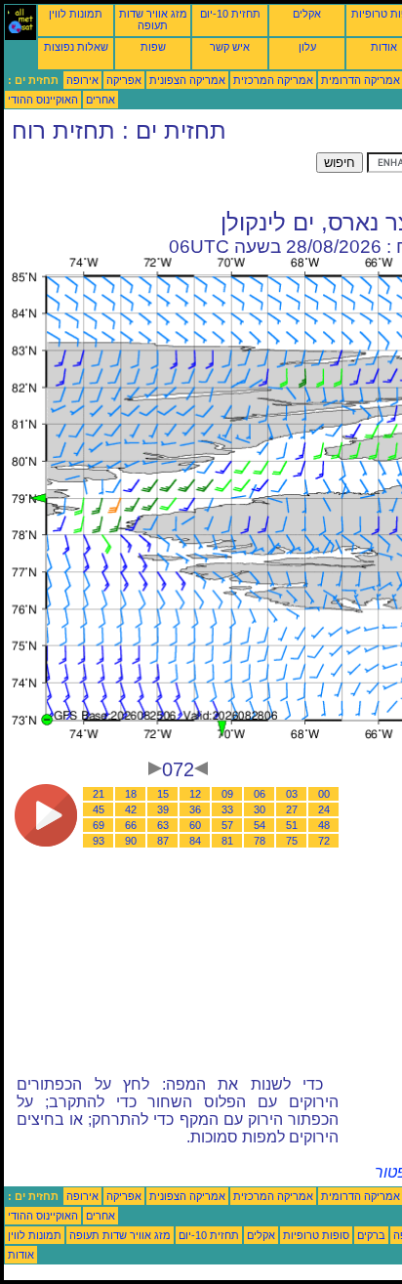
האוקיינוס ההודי (43, 99)
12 (195, 794)
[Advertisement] (160, 176)
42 (131, 809)
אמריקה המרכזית (273, 80)
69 (98, 825)
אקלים (307, 14)
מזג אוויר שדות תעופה (153, 19)
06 (259, 794)
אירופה (82, 80)
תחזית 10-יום (230, 14)
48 (324, 825)
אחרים (100, 99)
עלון (307, 47)
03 (292, 794)
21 (98, 794)
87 (163, 841)
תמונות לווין (75, 14)
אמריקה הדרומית (360, 80)
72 (324, 841)
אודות (384, 47)
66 (131, 825)
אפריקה (123, 80)
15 (163, 794)
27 (292, 809)
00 (324, 794)
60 (195, 825)
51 (292, 825)
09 (227, 794)
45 (98, 809)
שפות (153, 47)
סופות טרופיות (316, 1235)
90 (131, 841)
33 (227, 809)
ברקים (371, 1235)
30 (259, 809)
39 (163, 809)
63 (163, 825)
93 (98, 841)
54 (259, 825)
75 (292, 841)
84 (195, 841)
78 (259, 841)
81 (227, 841)
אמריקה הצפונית (187, 80)
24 (324, 809)
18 (131, 794)
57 (227, 825)
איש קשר (230, 47)
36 (195, 809)
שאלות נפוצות (76, 47)
